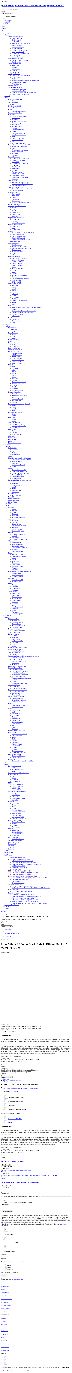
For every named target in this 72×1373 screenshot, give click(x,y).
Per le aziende (4, 1302)
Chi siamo (3, 1318)
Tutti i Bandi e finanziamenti (16, 857)
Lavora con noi (4, 1334)
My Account (8, 20)
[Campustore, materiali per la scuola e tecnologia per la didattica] (36, 5)
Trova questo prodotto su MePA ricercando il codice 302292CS (21, 1088)
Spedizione (3, 1289)
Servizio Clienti (5, 1286)
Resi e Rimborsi (5, 1292)
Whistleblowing (5, 1350)
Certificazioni (4, 1331)
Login (6, 23)
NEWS (3, 1157)
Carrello (3, 28)
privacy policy (18, 1279)
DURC (2, 1337)
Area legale (3, 1370)
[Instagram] (5, 1361)
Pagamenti (3, 1295)
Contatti (3, 1343)
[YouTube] (5, 1364)
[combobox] (9, 10)
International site (5, 1347)
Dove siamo (4, 1324)
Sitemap (29, 1370)
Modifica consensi (21, 1370)
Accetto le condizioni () (12, 1279)
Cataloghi (3, 1321)
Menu (2, 30)
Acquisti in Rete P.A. (6, 1305)
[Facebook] (5, 1358)
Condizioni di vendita (6, 1299)
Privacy (9, 1370)
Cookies (14, 1370)
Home (6, 914)
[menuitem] (8, 851)
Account (3, 911)
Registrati (7, 22)
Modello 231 (4, 1340)
